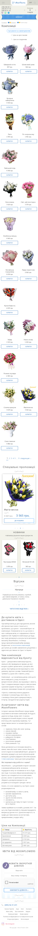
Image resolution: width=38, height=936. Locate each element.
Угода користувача (13, 919)
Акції (17, 909)
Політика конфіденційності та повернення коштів (18, 916)
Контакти (29, 909)
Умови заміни (24, 914)
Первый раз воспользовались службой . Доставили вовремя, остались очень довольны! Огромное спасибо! (17, 597)
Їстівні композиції (8, 759)
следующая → (25, 458)
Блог (22, 909)
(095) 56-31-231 (6, 11)
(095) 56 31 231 (11, 905)
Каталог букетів (9, 909)
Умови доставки (13, 914)
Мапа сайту (9, 911)
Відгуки (28, 911)
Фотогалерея (25, 919)
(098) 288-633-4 (6, 7)
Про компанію (19, 911)
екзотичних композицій (21, 645)
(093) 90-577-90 (6, 9)
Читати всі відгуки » (19, 609)
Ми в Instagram (10, 924)
